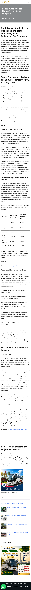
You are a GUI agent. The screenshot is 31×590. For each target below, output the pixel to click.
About (26, 586)
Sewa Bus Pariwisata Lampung (9, 586)
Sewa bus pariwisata (13, 266)
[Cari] (28, 498)
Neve (6, 583)
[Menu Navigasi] (28, 2)
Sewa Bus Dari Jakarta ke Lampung (17, 429)
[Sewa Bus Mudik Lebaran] (15, 575)
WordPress (23, 583)
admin (6, 18)
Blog (21, 586)
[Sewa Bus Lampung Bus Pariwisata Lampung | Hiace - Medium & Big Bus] (5, 2)
